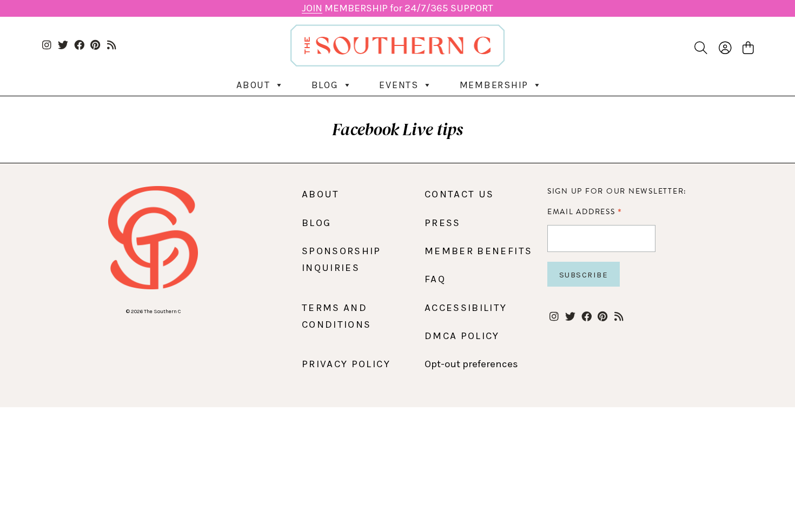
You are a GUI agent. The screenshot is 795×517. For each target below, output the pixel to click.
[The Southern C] (397, 45)
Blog (325, 85)
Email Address (584, 211)
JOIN (312, 8)
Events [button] (399, 85)
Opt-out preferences (471, 364)
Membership (494, 85)
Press (443, 223)
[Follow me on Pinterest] (95, 45)
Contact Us (459, 194)
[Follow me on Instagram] (47, 45)
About (253, 85)
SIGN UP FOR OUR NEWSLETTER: (617, 191)
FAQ (435, 279)
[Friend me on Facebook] (79, 45)
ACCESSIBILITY (466, 308)
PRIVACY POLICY (346, 364)
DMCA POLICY (462, 336)
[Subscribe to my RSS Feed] (111, 45)
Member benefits (478, 251)
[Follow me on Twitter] (63, 45)
